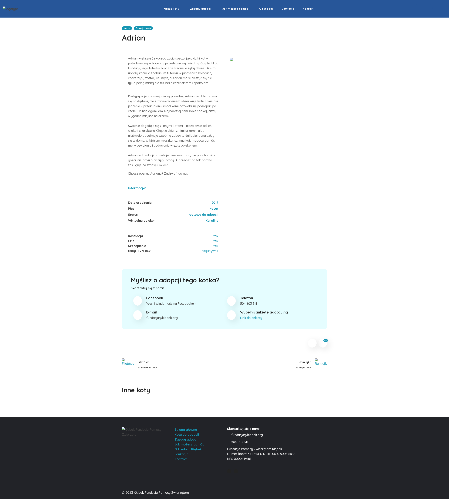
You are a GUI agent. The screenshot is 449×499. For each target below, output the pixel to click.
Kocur (127, 28)
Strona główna (186, 430)
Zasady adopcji (186, 439)
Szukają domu (143, 28)
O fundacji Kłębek (188, 449)
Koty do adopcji (187, 434)
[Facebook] (419, 8)
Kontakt (181, 459)
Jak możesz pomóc (189, 444)
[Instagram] (428, 8)
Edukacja (181, 454)
